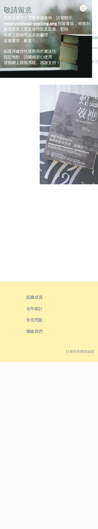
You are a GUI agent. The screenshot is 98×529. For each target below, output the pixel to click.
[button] (83, 8)
